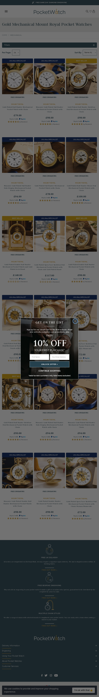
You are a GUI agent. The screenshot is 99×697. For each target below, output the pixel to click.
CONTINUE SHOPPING (50, 371)
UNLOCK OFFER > (49, 364)
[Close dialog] (75, 321)
